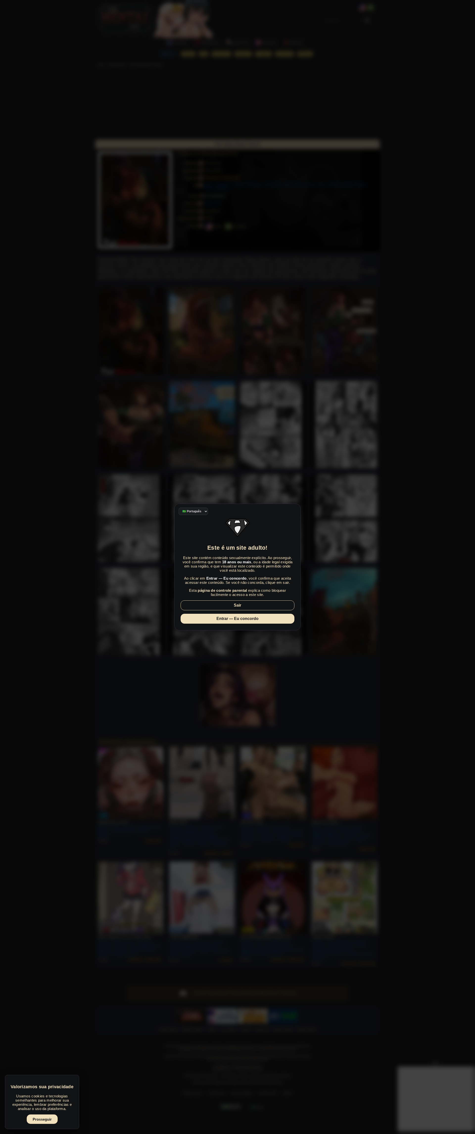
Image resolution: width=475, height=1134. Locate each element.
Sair (237, 605)
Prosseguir (42, 1119)
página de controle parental (222, 590)
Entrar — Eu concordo (237, 618)
